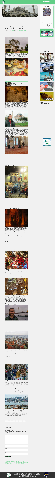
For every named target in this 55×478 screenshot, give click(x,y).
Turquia (25, 30)
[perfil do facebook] (43, 2)
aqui (12, 250)
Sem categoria (21, 30)
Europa (15, 30)
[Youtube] (49, 2)
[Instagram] (47, 2)
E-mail (6, 448)
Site (5, 452)
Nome (6, 444)
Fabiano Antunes (12, 30)
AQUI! (25, 410)
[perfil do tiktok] (45, 2)
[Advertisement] (18, 19)
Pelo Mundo (18, 30)
